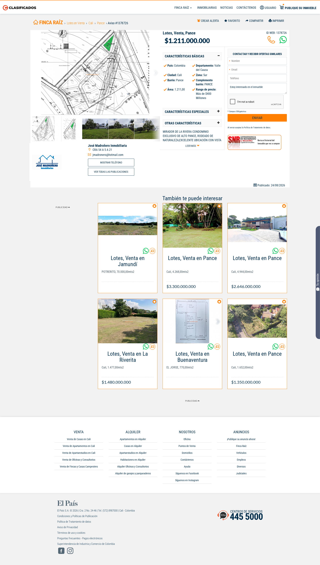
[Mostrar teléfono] (271, 42)
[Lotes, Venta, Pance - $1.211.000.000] (95, 73)
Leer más (190, 145)
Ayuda (187, 466)
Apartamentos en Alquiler (133, 439)
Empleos (241, 459)
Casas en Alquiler (133, 446)
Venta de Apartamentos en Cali (79, 446)
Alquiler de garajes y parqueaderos (133, 473)
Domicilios (187, 452)
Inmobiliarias (207, 7)
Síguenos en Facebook (187, 473)
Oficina (187, 439)
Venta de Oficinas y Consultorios (78, 459)
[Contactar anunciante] (152, 252)
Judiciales (241, 473)
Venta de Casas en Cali (79, 439)
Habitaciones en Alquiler (132, 459)
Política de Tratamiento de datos (257, 127)
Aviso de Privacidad (67, 527)
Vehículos (241, 452)
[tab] (192, 56)
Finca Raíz (182, 7)
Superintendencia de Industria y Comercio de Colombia (86, 544)
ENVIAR (257, 118)
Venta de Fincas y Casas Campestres (79, 466)
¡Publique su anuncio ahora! (241, 439)
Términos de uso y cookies (71, 532)
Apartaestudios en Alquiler (132, 452)
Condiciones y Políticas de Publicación (77, 516)
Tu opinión (317, 280)
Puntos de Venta (187, 446)
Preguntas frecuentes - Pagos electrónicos (80, 538)
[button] (192, 56)
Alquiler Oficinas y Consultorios (133, 466)
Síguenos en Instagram (187, 480)
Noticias (226, 7)
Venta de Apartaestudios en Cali (78, 452)
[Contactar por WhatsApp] (283, 42)
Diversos (241, 466)
